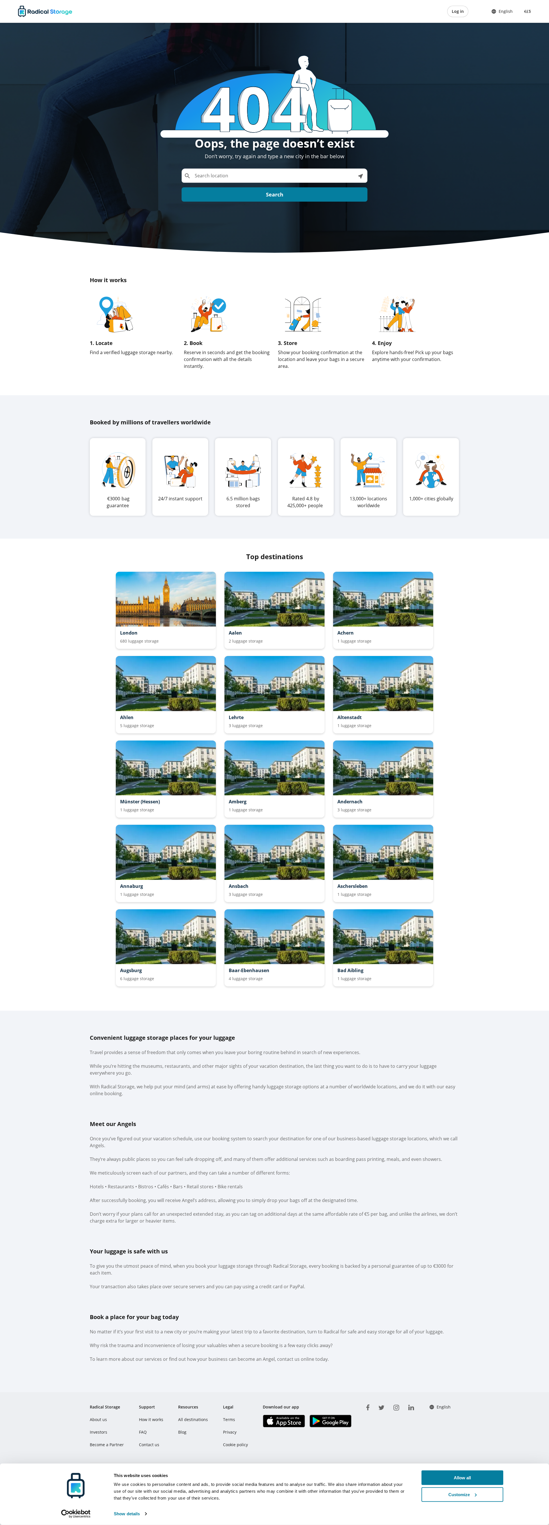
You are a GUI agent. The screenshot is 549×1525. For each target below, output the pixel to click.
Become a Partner (107, 1444)
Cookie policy (235, 1444)
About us (98, 1419)
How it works (151, 1419)
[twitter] (381, 1406)
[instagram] (396, 1406)
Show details (127, 1513)
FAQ (143, 1432)
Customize (459, 1494)
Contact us (149, 1444)
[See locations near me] (360, 175)
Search (274, 194)
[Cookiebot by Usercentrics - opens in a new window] (76, 1514)
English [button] (506, 11)
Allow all (462, 1477)
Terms (229, 1419)
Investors (98, 1432)
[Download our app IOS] (284, 1421)
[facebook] (367, 1406)
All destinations (193, 1419)
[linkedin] (411, 1406)
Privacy (229, 1432)
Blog (182, 1432)
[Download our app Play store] (330, 1421)
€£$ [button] (526, 11)
